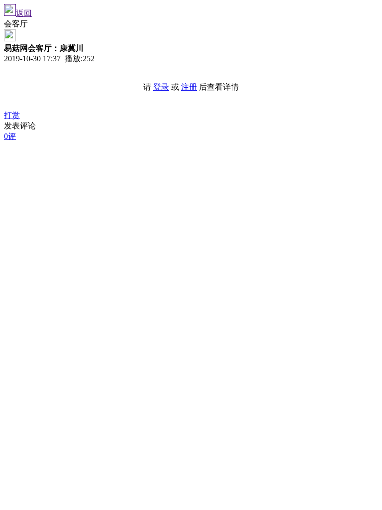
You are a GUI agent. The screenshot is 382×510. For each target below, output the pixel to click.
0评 (10, 136)
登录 (161, 87)
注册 (189, 87)
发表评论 (20, 126)
